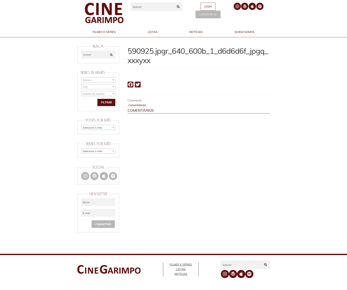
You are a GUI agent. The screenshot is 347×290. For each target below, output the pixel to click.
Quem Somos (244, 32)
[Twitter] (138, 85)
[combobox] (98, 79)
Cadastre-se (208, 14)
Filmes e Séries (104, 32)
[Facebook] (130, 85)
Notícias (196, 32)
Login (208, 6)
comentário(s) (137, 105)
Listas (153, 32)
